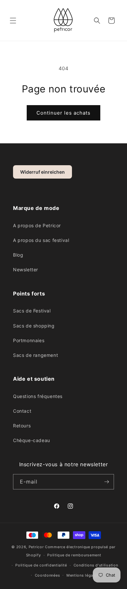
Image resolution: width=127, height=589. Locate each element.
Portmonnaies (28, 340)
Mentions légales (82, 575)
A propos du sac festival (41, 240)
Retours (22, 425)
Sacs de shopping (34, 325)
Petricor (36, 547)
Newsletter (25, 269)
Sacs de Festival (32, 310)
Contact (22, 411)
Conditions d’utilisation (96, 565)
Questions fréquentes (38, 396)
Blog (18, 255)
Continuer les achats (63, 113)
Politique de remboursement (74, 555)
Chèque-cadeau (31, 440)
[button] (13, 20)
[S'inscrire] (106, 481)
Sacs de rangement (35, 355)
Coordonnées (47, 575)
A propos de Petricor (37, 225)
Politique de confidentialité (41, 565)
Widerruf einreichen (42, 172)
